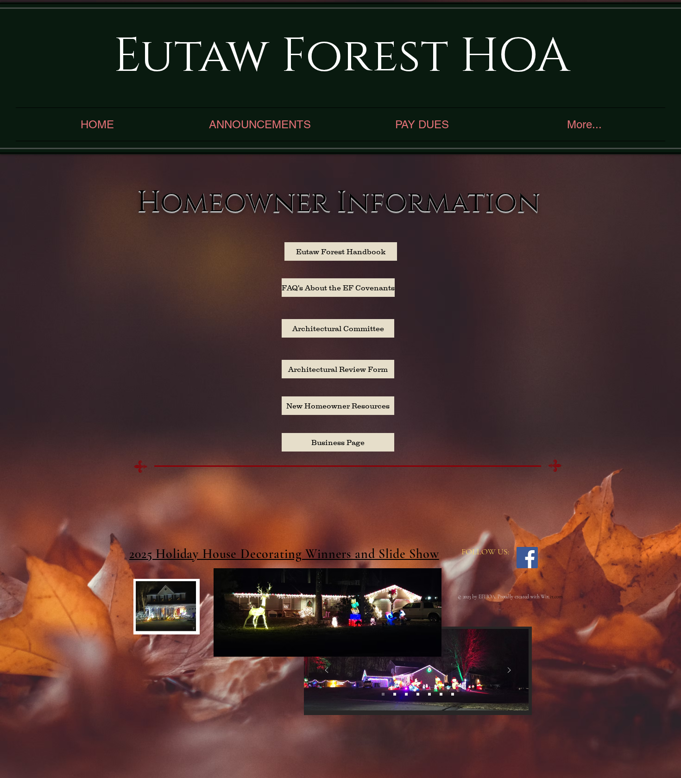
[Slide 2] (394, 694)
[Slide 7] (452, 694)
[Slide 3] (406, 694)
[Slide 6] (441, 694)
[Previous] (326, 671)
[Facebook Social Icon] (527, 557)
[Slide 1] (383, 694)
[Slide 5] (429, 694)
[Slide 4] (417, 694)
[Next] (509, 671)
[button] (188, 624)
